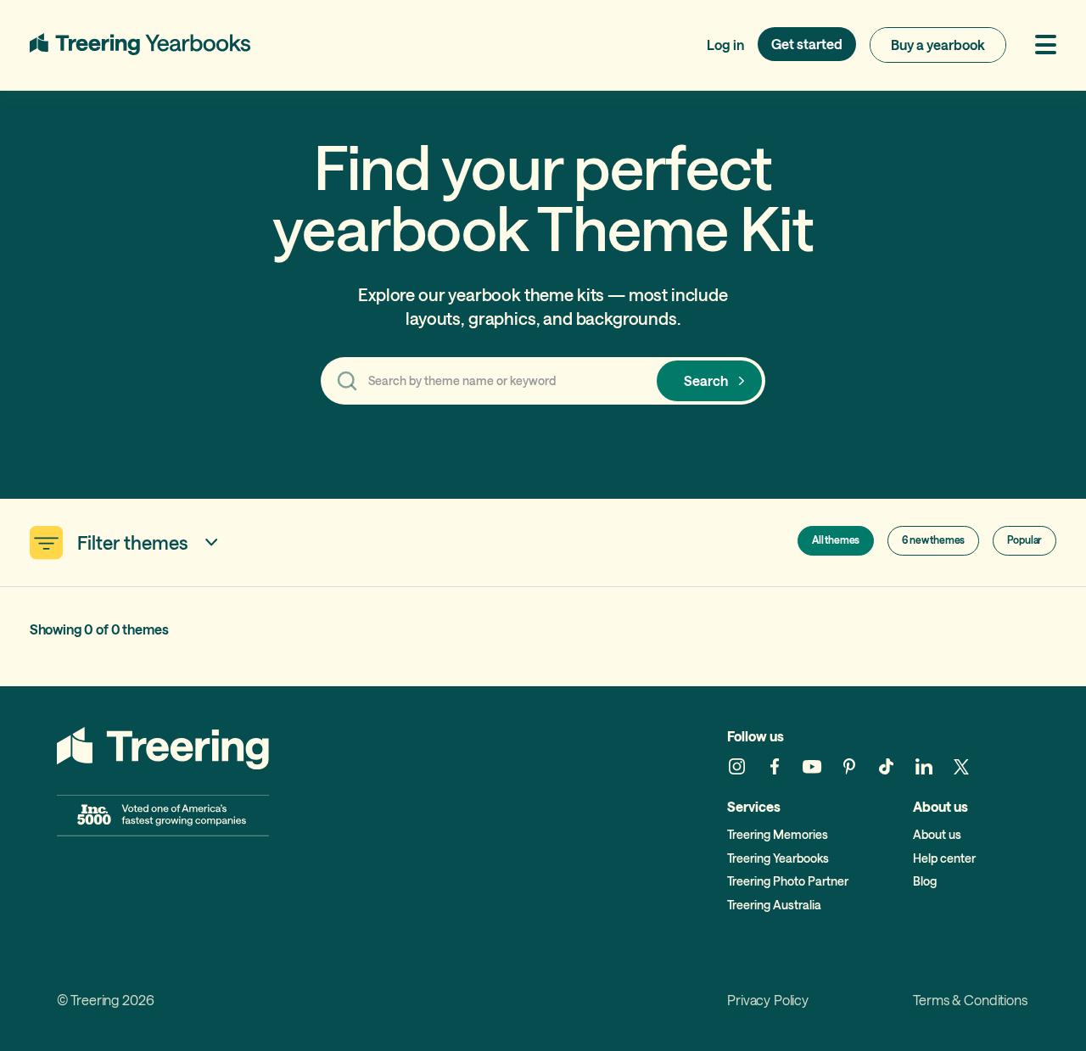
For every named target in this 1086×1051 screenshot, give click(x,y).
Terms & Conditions (970, 1000)
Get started (806, 44)
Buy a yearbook (938, 44)
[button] (1038, 45)
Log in (725, 44)
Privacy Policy (768, 1000)
